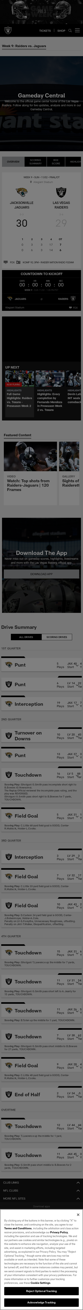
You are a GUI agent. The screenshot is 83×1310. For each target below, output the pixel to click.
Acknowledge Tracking (41, 1302)
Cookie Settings (40, 1282)
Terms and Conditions (18, 1228)
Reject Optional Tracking (41, 1291)
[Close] (78, 1214)
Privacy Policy (59, 1232)
